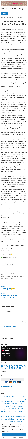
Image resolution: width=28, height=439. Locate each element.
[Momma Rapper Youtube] (12, 17)
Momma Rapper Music (7, 386)
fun (7, 403)
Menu (5, 13)
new (23, 411)
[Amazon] (17, 368)
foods (2, 403)
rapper (9, 416)
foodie (24, 401)
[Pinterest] (15, 368)
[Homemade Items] (21, 17)
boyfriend (3, 399)
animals (5, 396)
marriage (3, 409)
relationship (23, 276)
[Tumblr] (10, 368)
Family (10, 401)
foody (5, 403)
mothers (16, 411)
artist (8, 396)
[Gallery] (2, 17)
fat (13, 401)
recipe (21, 416)
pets (12, 414)
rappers (13, 416)
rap (6, 416)
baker (15, 396)
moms (12, 411)
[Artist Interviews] (18, 17)
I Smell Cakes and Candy (12, 8)
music (20, 411)
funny (9, 403)
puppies (2, 416)
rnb (18, 419)
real (20, 276)
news (26, 411)
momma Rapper (17, 409)
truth (8, 278)
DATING (4, 276)
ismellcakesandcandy (7, 273)
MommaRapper (6, 412)
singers (24, 419)
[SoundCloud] (5, 366)
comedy (10, 399)
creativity (14, 399)
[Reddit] (12, 368)
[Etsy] (7, 368)
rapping (18, 416)
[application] (14, 353)
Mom (10, 409)
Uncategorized (5, 274)
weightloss (19, 421)
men (17, 276)
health (16, 403)
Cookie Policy (9, 431)
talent (11, 421)
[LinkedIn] (2, 366)
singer (21, 419)
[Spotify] (7, 366)
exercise (6, 401)
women (11, 278)
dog (25, 399)
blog (23, 396)
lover (16, 406)
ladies (7, 276)
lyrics (22, 406)
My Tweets (3, 341)
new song (3, 414)
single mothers (7, 421)
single (2, 421)
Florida (18, 401)
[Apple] (10, 366)
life (10, 276)
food (21, 401)
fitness (15, 401)
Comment (22, 321)
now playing (9, 413)
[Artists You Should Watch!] (15, 17)
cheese (7, 398)
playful (20, 413)
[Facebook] (17, 366)
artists (12, 396)
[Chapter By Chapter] (10, 17)
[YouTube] (20, 366)
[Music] (4, 17)
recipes (25, 416)
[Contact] (7, 17)
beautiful (20, 396)
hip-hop (20, 403)
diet (22, 399)
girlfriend (12, 403)
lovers (15, 276)
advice (2, 396)
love (12, 276)
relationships (4, 278)
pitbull (14, 413)
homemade (3, 406)
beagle (17, 396)
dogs (2, 401)
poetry (22, 414)
